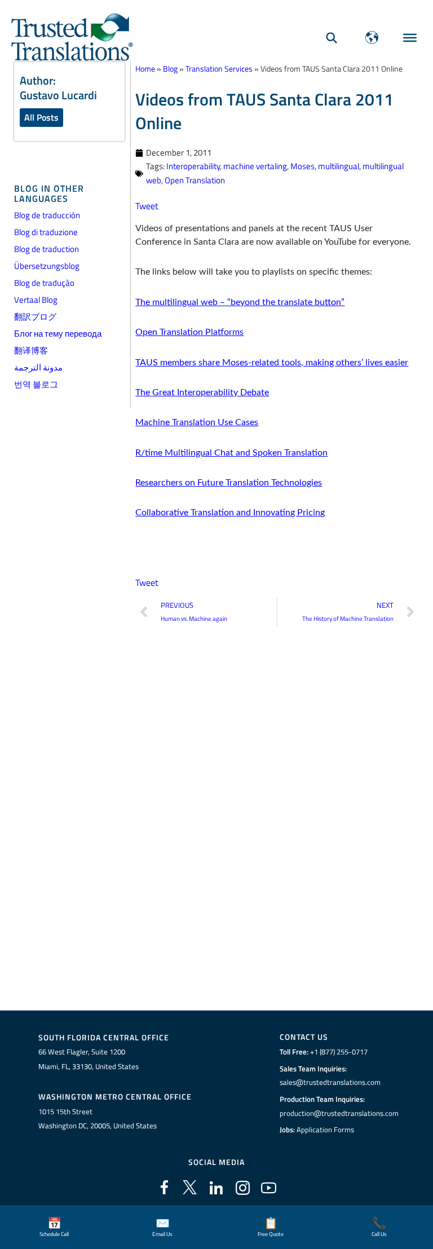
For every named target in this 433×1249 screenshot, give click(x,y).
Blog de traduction (46, 248)
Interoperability (193, 166)
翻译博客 (31, 350)
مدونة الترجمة (38, 367)
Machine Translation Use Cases (196, 422)
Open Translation (195, 180)
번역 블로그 (36, 384)
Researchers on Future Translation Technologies (228, 482)
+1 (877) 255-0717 (339, 1051)
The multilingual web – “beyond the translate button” (239, 302)
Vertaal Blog (36, 299)
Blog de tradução (44, 282)
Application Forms (325, 1129)
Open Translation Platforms (189, 332)
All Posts (41, 117)
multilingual (338, 166)
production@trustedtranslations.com (339, 1113)
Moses (302, 166)
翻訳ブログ (35, 316)
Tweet (146, 205)
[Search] (331, 37)
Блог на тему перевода (57, 333)
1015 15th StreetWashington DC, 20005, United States (97, 1119)
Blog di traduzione (46, 232)
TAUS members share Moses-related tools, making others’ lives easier (271, 362)
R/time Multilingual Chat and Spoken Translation (231, 452)
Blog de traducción (47, 215)
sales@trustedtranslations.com (330, 1082)
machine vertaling (255, 166)
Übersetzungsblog (46, 265)
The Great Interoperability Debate (202, 392)
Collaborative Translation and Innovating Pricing (230, 512)
